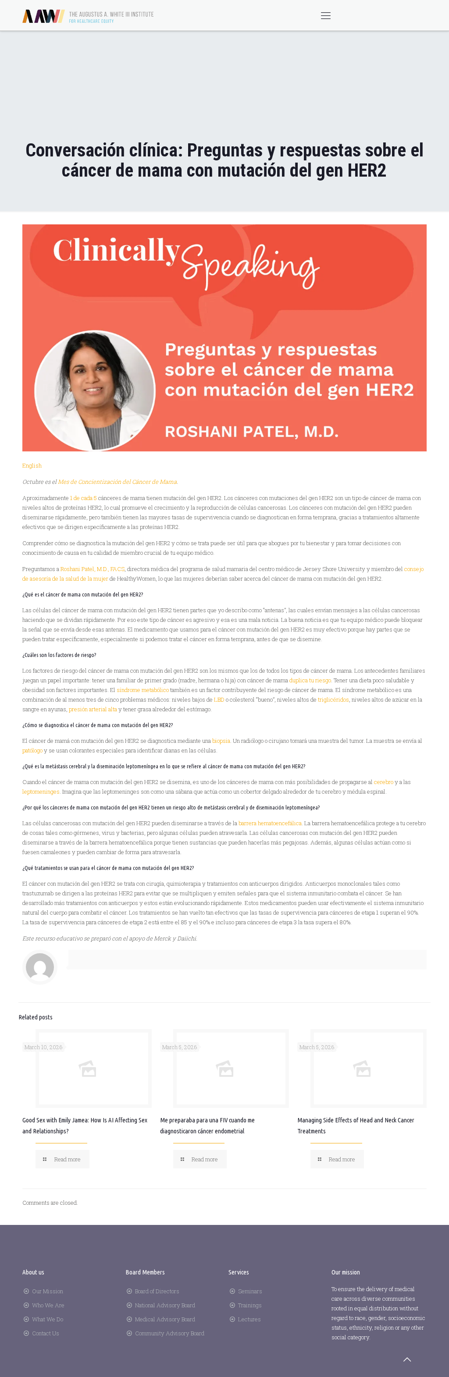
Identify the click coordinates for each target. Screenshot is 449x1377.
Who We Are (48, 1305)
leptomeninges (41, 791)
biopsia (221, 741)
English (32, 465)
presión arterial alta (93, 709)
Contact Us (45, 1333)
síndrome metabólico (143, 690)
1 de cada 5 (83, 498)
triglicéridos (333, 699)
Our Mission (47, 1291)
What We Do (47, 1319)
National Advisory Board (165, 1305)
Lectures (249, 1319)
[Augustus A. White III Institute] (88, 15)
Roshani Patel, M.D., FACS (93, 569)
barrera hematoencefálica (270, 823)
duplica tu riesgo (310, 680)
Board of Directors (157, 1291)
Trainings (250, 1305)
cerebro (383, 782)
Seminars (250, 1291)
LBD (219, 699)
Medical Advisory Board (165, 1319)
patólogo (32, 750)
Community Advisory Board (169, 1333)
